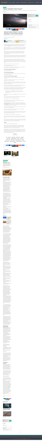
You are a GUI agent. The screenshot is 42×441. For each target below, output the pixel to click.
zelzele (15, 142)
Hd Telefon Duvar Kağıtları (23, 2)
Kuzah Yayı (8, 138)
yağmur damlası (7, 141)
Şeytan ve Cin (5, 155)
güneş (9, 137)
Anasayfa (10, 2)
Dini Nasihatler (13, 2)
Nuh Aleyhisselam (13, 47)
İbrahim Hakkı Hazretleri (9, 35)
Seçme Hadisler (18, 2)
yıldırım (24, 141)
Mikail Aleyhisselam (13, 138)
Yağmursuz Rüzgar (12, 141)
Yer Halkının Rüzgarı (19, 141)
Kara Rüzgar (13, 137)
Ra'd (18, 138)
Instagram (16, 135)
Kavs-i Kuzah (18, 137)
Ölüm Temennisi (9, 40)
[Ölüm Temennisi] (5, 41)
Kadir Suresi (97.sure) (21, 40)
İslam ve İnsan (4, 7)
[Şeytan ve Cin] (7, 153)
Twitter (13, 135)
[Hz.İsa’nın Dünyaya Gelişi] (15, 153)
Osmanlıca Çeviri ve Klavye (31, 2)
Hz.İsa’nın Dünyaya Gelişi (14, 156)
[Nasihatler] (4, 2)
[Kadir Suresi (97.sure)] (17, 41)
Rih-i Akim (22, 138)
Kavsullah (22, 137)
